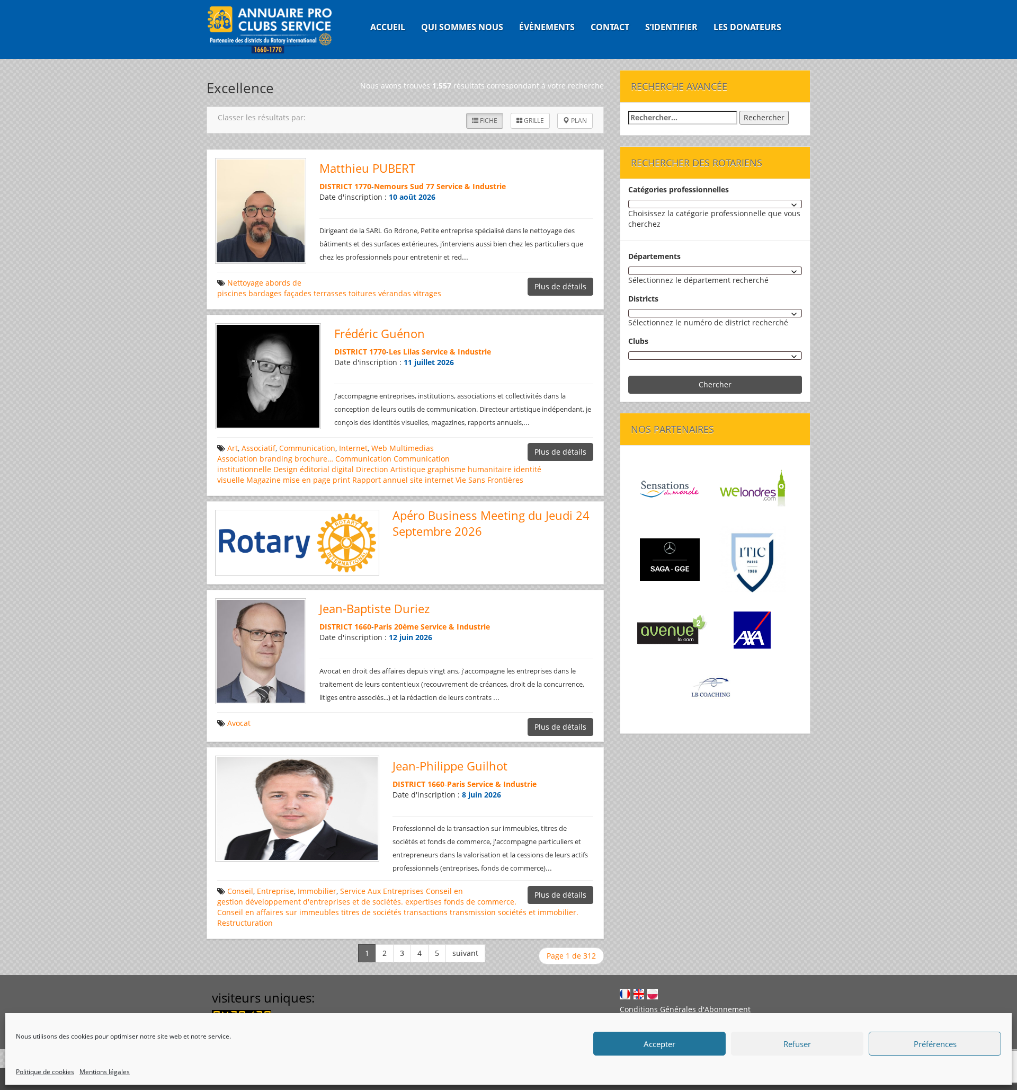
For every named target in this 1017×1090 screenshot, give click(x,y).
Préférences (935, 1044)
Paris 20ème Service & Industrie (432, 627)
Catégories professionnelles (678, 189)
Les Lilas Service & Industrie (440, 352)
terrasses (330, 293)
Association (237, 459)
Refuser (797, 1044)
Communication (307, 448)
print (341, 480)
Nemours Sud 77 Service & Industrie (440, 186)
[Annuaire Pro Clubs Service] (276, 29)
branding (276, 459)
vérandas (394, 293)
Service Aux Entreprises (382, 891)
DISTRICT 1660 (345, 627)
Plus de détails (560, 286)
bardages (265, 293)
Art (232, 448)
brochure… (314, 459)
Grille (533, 120)
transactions (426, 912)
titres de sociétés (371, 912)
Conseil (240, 891)
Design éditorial (301, 469)
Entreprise (275, 891)
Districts (643, 299)
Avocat (239, 723)
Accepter (659, 1044)
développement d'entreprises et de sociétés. (324, 902)
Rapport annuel (380, 480)
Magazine (263, 480)
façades (297, 293)
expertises (423, 902)
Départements (654, 256)
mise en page (307, 480)
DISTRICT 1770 (345, 186)
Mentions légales (104, 1071)
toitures (362, 293)
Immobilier (317, 891)
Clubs (638, 341)
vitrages (427, 293)
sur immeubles (312, 912)
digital (343, 469)
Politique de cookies (45, 1071)
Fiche (487, 120)
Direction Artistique (390, 469)
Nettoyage (245, 283)
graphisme (446, 469)
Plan (578, 120)
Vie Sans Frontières (489, 480)
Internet (353, 448)
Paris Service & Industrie (492, 784)
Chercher (715, 384)
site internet (431, 480)
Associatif (258, 448)
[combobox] (715, 204)
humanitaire (490, 469)
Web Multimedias (402, 448)
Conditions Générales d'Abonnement (685, 1009)
